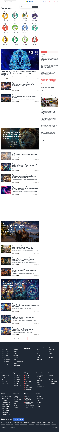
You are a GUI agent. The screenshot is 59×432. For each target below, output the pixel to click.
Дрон (50, 355)
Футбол (38, 349)
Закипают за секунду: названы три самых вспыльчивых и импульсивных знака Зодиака (25, 270)
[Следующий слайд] (58, 4)
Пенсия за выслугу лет (29, 408)
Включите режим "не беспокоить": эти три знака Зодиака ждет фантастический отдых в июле (13, 285)
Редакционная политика (29, 422)
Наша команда (23, 424)
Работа (15, 351)
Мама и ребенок (5, 375)
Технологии (51, 349)
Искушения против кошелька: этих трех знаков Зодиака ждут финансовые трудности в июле (24, 317)
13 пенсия (27, 396)
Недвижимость (28, 354)
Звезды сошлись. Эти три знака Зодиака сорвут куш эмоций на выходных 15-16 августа (25, 96)
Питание (3, 377)
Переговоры (39, 380)
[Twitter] (51, 1)
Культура (27, 383)
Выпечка (39, 396)
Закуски (38, 406)
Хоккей (38, 355)
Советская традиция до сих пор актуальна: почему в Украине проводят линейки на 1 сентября (49, 96)
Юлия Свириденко (6, 414)
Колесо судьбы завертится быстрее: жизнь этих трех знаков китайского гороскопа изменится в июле (23, 259)
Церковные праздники (15, 397)
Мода (26, 379)
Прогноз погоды (16, 365)
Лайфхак (27, 385)
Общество (15, 347)
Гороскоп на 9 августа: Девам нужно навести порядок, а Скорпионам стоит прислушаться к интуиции (24, 176)
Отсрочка (51, 379)
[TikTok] (54, 1)
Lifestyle (26, 373)
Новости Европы (17, 375)
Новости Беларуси (17, 385)
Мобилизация (52, 373)
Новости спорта (40, 347)
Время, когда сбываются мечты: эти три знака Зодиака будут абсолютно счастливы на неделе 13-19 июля (24, 247)
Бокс (38, 351)
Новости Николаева (6, 368)
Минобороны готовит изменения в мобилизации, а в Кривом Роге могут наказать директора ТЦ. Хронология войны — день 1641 (49, 81)
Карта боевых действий (40, 376)
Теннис (38, 353)
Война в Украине (41, 373)
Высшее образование (18, 361)
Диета (3, 379)
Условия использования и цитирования (44, 422)
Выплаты (15, 353)
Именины (15, 407)
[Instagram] (52, 1)
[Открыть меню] (2, 1)
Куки (29, 6)
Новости (3, 347)
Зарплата (15, 349)
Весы (25, 23)
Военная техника (40, 386)
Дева (15, 23)
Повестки (51, 375)
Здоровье (4, 373)
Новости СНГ (16, 381)
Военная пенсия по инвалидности (29, 403)
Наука (49, 347)
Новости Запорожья (6, 359)
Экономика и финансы (28, 347)
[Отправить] (14, 1)
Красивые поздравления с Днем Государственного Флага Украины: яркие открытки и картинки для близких (48, 134)
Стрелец (5, 35)
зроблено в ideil (55, 427)
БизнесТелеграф (48, 3)
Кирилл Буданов (5, 406)
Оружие (38, 382)
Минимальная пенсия (29, 405)
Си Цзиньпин (4, 400)
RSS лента (54, 424)
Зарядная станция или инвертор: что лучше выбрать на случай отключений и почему (49, 66)
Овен (5, 11)
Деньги (26, 350)
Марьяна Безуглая (6, 412)
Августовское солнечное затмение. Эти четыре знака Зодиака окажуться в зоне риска (24, 154)
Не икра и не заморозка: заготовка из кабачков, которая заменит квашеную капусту (49, 59)
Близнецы (24, 11)
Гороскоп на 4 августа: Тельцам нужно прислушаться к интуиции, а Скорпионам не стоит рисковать (25, 188)
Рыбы (34, 35)
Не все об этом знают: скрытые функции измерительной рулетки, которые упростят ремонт (48, 73)
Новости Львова (5, 357)
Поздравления (28, 389)
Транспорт (27, 352)
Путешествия (28, 381)
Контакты (17, 424)
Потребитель (28, 377)
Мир (14, 373)
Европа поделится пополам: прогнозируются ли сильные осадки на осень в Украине (48, 89)
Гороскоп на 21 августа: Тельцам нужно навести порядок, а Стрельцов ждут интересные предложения (20, 73)
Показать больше (18, 338)
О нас (2, 422)
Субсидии (15, 355)
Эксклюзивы (39, 3)
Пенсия (26, 393)
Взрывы (38, 378)
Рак (35, 11)
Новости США (16, 377)
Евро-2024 (39, 357)
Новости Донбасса (6, 364)
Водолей (25, 35)
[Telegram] (47, 1)
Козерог (15, 35)
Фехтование (39, 359)
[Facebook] (43, 1)
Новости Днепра (5, 353)
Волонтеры (39, 384)
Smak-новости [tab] (50, 51)
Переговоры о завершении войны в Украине (12, 3)
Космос (50, 351)
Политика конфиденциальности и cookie (13, 422)
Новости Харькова (6, 351)
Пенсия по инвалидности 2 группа (28, 399)
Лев (5, 23)
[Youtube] (49, 1)
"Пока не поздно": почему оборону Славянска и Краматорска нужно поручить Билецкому (48, 119)
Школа (14, 359)
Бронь (50, 377)
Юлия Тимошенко (5, 410)
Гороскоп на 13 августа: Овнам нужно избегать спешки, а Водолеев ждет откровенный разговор (13, 133)
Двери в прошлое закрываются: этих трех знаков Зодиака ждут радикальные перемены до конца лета (25, 165)
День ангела (16, 405)
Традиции (15, 401)
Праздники (16, 393)
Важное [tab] (55, 51)
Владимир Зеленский (6, 396)
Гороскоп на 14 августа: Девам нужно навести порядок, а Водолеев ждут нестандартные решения (23, 84)
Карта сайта (31, 424)
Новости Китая (16, 383)
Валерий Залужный (6, 404)
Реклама (3, 424)
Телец (15, 11)
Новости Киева (5, 349)
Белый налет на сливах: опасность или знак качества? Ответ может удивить (49, 126)
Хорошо (35, 6)
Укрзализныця (28, 361)
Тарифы (27, 356)
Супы (38, 400)
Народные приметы (17, 399)
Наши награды (9, 424)
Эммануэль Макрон (6, 402)
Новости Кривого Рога (5, 362)
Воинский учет (52, 383)
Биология (51, 353)
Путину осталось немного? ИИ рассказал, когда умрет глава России (48, 112)
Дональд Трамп (5, 398)
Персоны (3, 393)
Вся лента (43, 54)
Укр (57, 1)
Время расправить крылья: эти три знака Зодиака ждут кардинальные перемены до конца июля (25, 305)
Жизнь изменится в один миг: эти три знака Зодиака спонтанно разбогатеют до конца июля (13, 226)
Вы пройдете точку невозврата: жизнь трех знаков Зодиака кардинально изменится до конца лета (24, 329)
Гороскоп (27, 375)
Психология (4, 381)
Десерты (39, 402)
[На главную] (29, 1)
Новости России (16, 379)
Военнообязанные (53, 381)
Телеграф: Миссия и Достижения (43, 424)
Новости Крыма (5, 366)
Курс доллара (28, 358)
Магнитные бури (28, 387)
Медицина (15, 357)
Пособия (15, 363)
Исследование (5, 383)
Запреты (15, 403)
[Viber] (45, 1)
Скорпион (34, 23)
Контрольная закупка (29, 3)
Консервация (40, 398)
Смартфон (51, 357)
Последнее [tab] (43, 51)
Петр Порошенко (5, 408)
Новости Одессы (5, 355)
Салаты (38, 404)
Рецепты (38, 393)
